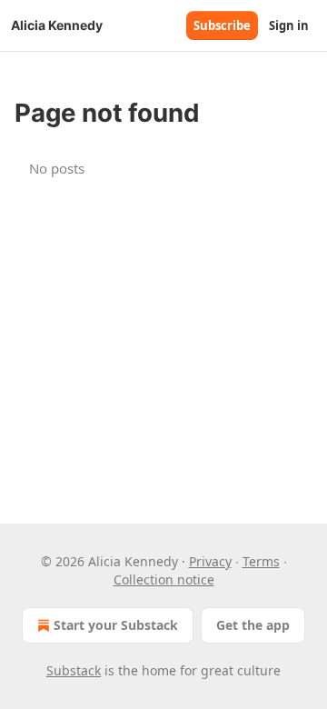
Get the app (253, 625)
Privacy (210, 561)
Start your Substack (116, 625)
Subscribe (222, 25)
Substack (73, 670)
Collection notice (164, 579)
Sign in (289, 25)
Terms (261, 561)
